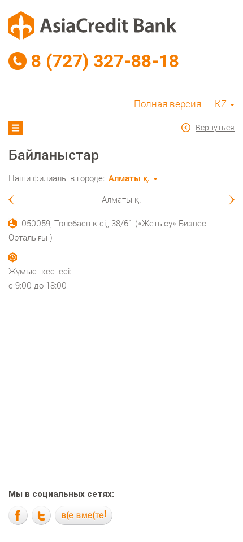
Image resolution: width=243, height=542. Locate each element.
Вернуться (215, 127)
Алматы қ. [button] (130, 177)
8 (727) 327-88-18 (105, 61)
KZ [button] (222, 103)
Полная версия (167, 103)
